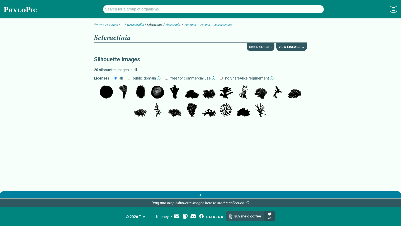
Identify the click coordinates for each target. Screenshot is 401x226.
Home (98, 24)
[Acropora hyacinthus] (294, 92)
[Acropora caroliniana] (209, 92)
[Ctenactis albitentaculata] (140, 92)
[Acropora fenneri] (243, 92)
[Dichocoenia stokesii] (157, 92)
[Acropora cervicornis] (260, 110)
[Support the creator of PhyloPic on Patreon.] (214, 216)
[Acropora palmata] (226, 92)
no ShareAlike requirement (249, 78)
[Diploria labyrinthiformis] (226, 110)
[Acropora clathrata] (260, 92)
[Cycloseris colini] (106, 92)
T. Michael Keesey (154, 216)
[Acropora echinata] (277, 92)
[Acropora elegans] (174, 110)
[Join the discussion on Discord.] (193, 216)
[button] (248, 203)
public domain (147, 78)
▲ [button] (200, 195)
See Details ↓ (260, 47)
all (121, 78)
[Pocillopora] (192, 92)
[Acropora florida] (209, 110)
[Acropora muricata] (157, 110)
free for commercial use (192, 78)
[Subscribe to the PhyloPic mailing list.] (177, 216)
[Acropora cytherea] (192, 110)
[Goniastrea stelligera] (243, 110)
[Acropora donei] (140, 110)
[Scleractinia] (123, 92)
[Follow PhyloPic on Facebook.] (201, 216)
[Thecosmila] (174, 92)
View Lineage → (292, 47)
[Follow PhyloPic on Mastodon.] (185, 217)
